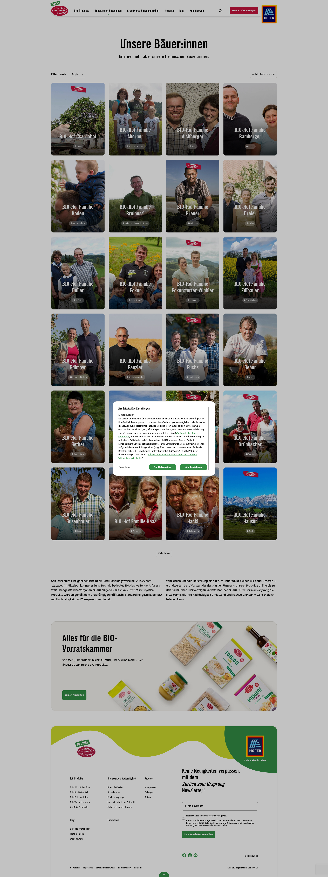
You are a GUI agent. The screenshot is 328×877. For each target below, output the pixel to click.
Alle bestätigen (193, 467)
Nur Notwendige (162, 467)
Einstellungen (125, 467)
